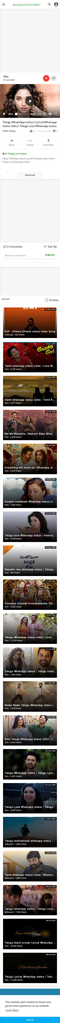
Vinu (5, 76)
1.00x (39, 114)
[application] (30, 101)
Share (12, 145)
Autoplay (53, 300)
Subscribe (46, 78)
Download (48, 145)
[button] (30, 101)
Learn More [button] (12, 1010)
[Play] (4, 113)
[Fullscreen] (55, 113)
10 (44, 114)
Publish (50, 255)
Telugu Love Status (17, 153)
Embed (30, 145)
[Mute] (50, 113)
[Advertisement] (30, 42)
